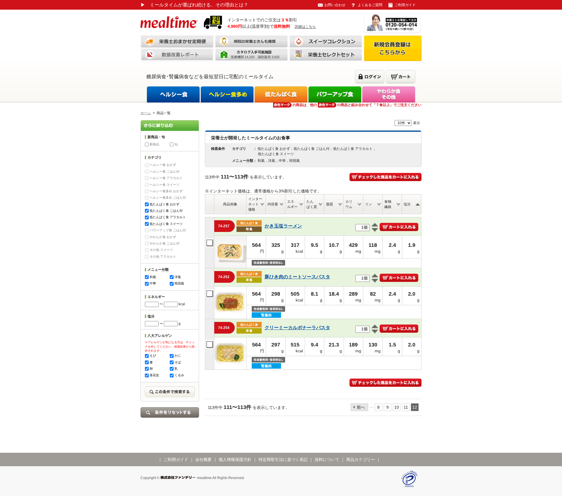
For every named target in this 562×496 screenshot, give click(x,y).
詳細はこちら (305, 26)
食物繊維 (387, 204)
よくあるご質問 (370, 5)
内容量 (273, 204)
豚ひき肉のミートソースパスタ (297, 276)
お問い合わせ (334, 5)
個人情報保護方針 (235, 459)
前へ (361, 407)
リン (368, 204)
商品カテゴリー (360, 459)
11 (406, 407)
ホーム (145, 113)
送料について (327, 459)
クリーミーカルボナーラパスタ (297, 327)
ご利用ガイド (405, 5)
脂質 (329, 204)
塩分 (407, 204)
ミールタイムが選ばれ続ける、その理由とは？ (194, 4)
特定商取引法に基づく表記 (283, 459)
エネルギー (292, 204)
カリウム (348, 204)
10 (396, 407)
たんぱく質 (311, 204)
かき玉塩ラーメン (283, 225)
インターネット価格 (255, 204)
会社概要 (203, 459)
